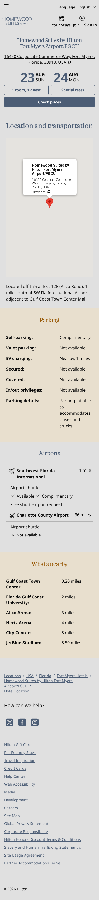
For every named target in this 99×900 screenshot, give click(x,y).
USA (30, 675)
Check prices (63, 101)
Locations (12, 675)
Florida (45, 675)
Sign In (90, 24)
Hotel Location (16, 690)
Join (76, 24)
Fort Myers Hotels (72, 675)
